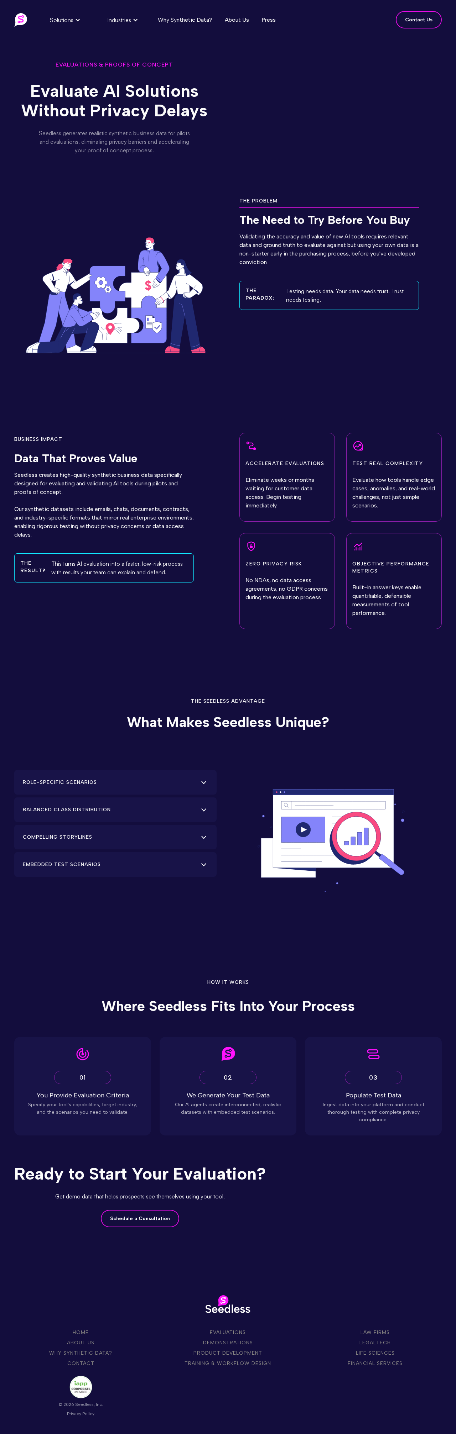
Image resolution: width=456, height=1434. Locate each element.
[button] (65, 19)
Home (81, 1332)
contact (80, 1363)
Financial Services (375, 1363)
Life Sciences (375, 1353)
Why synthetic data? (80, 1353)
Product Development (227, 1353)
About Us (80, 1343)
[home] (20, 20)
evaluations (228, 1332)
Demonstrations (228, 1343)
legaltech (375, 1343)
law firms (375, 1332)
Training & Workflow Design (228, 1363)
